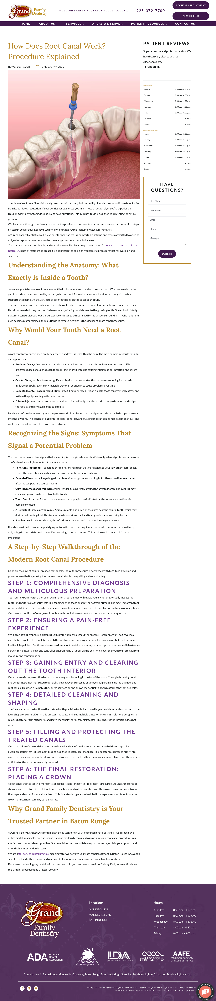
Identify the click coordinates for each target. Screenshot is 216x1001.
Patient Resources (147, 24)
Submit (167, 253)
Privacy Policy (172, 990)
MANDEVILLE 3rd (100, 914)
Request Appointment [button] (191, 5)
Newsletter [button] (191, 16)
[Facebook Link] (22, 988)
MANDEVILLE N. (99, 909)
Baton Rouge (98, 920)
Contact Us (185, 24)
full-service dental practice (33, 853)
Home (25, 24)
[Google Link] (29, 988)
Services (73, 24)
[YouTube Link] (36, 988)
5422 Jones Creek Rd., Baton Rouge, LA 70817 (93, 10)
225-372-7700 (151, 11)
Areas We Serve (106, 24)
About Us (47, 24)
